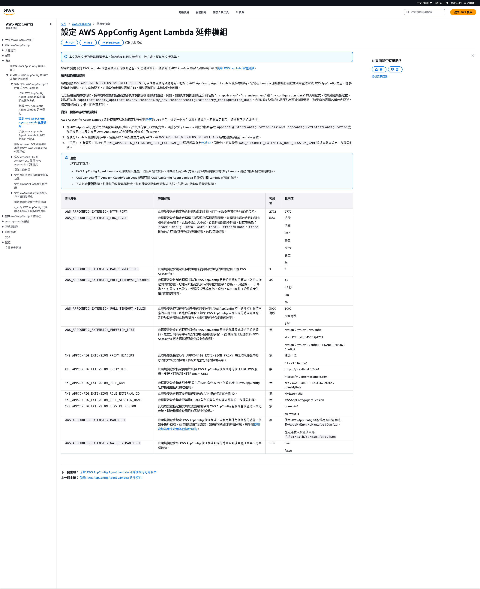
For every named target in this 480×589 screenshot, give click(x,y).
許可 (149, 119)
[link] (103, 24)
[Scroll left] (175, 12)
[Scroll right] (246, 12)
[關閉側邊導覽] (50, 24)
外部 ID (206, 143)
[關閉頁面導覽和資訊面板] (473, 56)
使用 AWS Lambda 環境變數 (235, 68)
